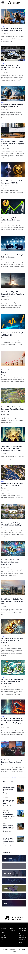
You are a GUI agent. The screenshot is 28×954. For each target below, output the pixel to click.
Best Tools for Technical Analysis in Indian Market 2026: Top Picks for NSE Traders (12, 143)
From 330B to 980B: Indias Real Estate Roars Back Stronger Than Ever (12, 601)
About (11, 928)
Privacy (11, 932)
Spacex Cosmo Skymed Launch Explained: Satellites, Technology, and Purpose (12, 294)
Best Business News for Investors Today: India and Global (12, 105)
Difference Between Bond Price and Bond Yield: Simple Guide (8, 827)
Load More (14, 777)
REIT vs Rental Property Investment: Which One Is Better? (9, 814)
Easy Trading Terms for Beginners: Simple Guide (9, 789)
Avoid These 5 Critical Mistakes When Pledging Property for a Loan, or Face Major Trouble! (11, 448)
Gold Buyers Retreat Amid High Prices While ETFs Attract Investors (12, 640)
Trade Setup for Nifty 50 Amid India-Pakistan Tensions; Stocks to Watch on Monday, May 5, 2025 (12, 721)
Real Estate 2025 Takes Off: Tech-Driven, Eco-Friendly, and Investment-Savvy (12, 562)
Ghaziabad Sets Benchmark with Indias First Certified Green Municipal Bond (12, 681)
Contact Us (12, 930)
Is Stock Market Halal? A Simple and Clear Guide (12, 334)
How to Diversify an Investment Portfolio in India (9, 801)
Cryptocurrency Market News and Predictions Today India (11, 219)
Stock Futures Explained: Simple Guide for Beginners (12, 256)
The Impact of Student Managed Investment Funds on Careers (12, 761)
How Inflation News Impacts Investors (10, 371)
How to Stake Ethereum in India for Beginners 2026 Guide (12, 182)
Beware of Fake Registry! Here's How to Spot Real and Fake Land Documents (12, 409)
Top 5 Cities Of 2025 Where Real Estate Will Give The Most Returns (12, 485)
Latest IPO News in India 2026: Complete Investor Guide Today (11, 29)
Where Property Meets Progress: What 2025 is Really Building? (12, 524)
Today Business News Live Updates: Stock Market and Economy (10, 67)
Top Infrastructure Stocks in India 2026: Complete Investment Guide (8, 840)
